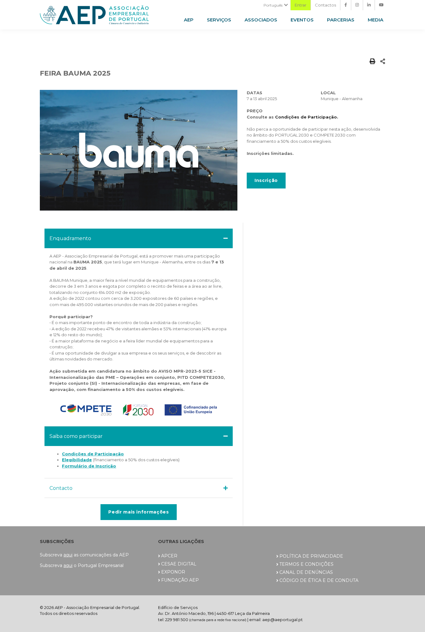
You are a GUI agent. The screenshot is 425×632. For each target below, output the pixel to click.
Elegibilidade (77, 459)
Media (375, 20)
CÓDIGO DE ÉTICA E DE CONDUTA (318, 580)
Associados (261, 20)
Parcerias (340, 20)
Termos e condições (306, 564)
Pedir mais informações (138, 512)
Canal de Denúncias (306, 572)
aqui (67, 555)
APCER (169, 556)
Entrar (300, 4)
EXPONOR (173, 572)
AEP (189, 20)
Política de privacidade (311, 556)
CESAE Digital (178, 564)
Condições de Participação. (306, 116)
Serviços (219, 20)
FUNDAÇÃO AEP (180, 580)
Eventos (302, 20)
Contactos (325, 4)
